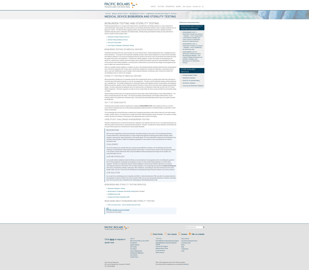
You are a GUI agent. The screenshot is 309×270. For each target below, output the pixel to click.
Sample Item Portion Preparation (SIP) (119, 197)
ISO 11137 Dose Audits (114, 42)
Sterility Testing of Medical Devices (118, 39)
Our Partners (133, 255)
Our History (133, 249)
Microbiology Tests (137, 13)
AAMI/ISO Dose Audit (114, 194)
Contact (184, 234)
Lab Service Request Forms (189, 241)
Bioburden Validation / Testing (116, 188)
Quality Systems (134, 245)
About (153, 6)
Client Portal (158, 234)
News (183, 245)
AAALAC (186, 264)
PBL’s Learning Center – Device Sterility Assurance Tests (124, 205)
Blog (182, 247)
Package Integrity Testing (190, 75)
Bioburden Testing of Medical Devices (118, 37)
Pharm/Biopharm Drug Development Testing (166, 243)
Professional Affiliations (137, 253)
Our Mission (133, 243)
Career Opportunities (136, 251)
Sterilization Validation (189, 78)
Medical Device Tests (119, 13)
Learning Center (186, 243)
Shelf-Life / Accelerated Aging (191, 80)
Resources (170, 6)
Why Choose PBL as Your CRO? (139, 241)
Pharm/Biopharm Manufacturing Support (167, 241)
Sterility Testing (130, 191)
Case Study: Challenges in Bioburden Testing (121, 45)
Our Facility (133, 247)
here (112, 239)
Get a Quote (187, 6)
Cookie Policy (134, 257)
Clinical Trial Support (162, 246)
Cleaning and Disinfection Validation (193, 85)
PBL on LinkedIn (197, 234)
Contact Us (197, 6)
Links (182, 251)
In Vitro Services (160, 250)
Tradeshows (184, 249)
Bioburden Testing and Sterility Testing (161, 13)
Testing (160, 6)
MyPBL (178, 6)
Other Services (160, 252)
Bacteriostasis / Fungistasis (115, 191)
